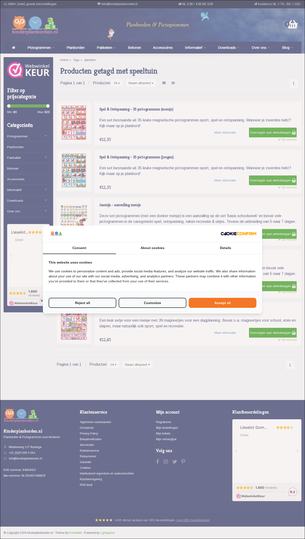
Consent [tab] (79, 248)
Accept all (222, 303)
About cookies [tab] (152, 248)
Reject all (82, 303)
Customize (152, 303)
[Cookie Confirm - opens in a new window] (238, 233)
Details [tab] (225, 248)
